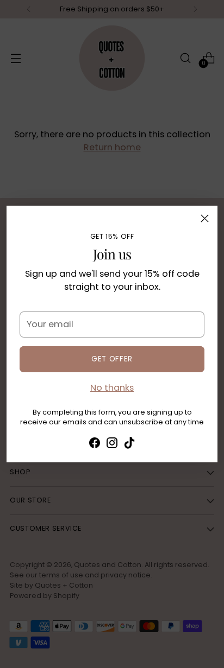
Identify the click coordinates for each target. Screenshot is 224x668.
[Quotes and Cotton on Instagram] (112, 444)
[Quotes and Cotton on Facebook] (94, 444)
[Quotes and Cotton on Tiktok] (129, 444)
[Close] (204, 218)
